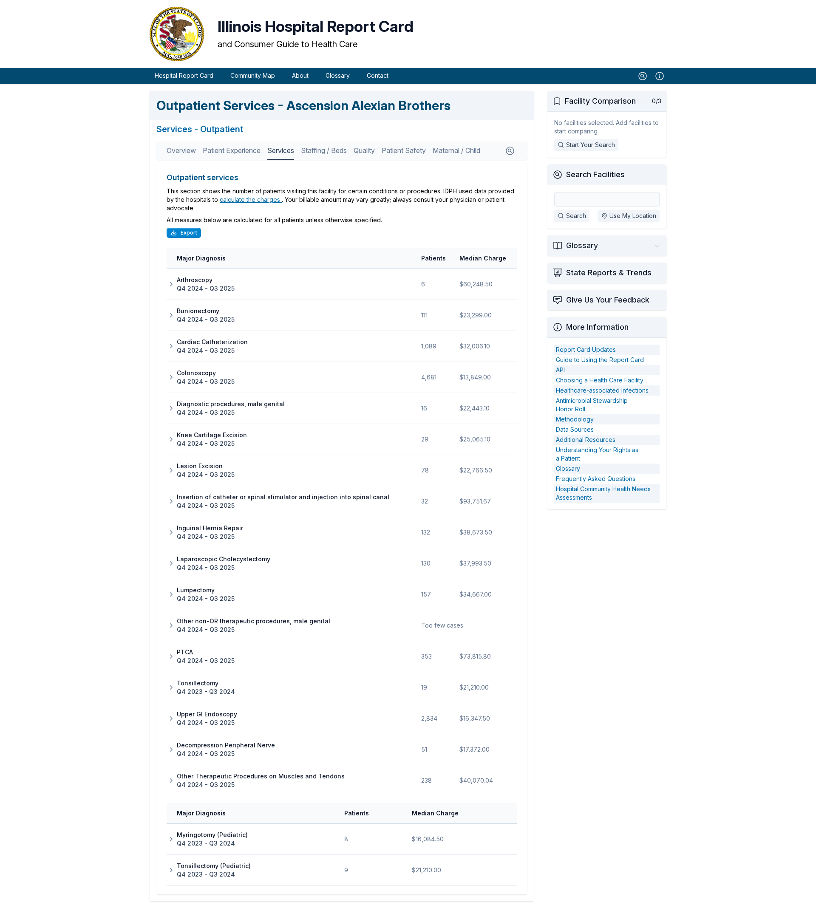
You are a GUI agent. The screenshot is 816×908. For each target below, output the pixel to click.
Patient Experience (232, 150)
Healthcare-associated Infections (602, 390)
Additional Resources (585, 439)
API (560, 369)
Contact (377, 75)
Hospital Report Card (184, 75)
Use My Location (632, 215)
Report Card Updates (586, 349)
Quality (364, 150)
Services (280, 150)
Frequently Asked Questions (595, 478)
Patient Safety (404, 150)
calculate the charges (251, 199)
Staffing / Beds (324, 150)
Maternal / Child (456, 150)
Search (576, 215)
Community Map (252, 75)
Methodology (575, 419)
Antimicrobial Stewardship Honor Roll (592, 405)
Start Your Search (590, 144)
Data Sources (575, 429)
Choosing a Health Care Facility (599, 380)
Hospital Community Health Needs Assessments (603, 493)
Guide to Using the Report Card (600, 359)
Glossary (338, 75)
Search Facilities (595, 174)
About (300, 75)
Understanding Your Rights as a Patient (597, 454)
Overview (181, 150)
